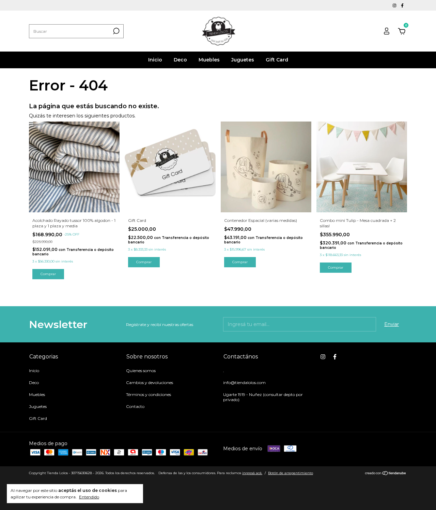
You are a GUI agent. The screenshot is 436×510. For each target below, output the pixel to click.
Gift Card (277, 60)
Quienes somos (141, 370)
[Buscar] (115, 31)
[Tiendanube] (385, 474)
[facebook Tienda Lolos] (402, 5)
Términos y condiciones (148, 394)
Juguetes (242, 60)
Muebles (209, 60)
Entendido (89, 496)
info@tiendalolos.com (244, 382)
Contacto (135, 406)
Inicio (155, 60)
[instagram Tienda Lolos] (395, 5)
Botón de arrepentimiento (290, 473)
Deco (180, 60)
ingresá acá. (252, 473)
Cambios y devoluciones (149, 382)
